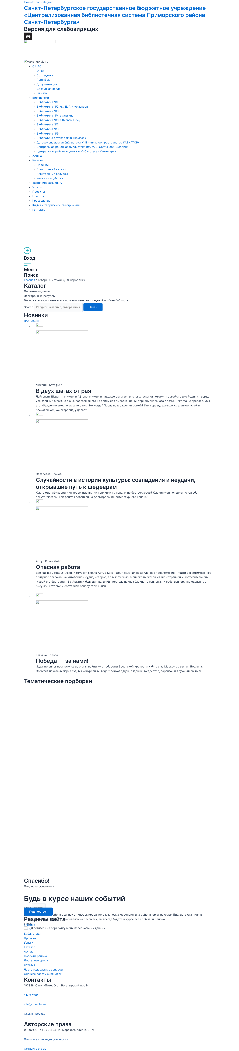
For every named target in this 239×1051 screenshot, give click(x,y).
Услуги (37, 187)
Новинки (43, 165)
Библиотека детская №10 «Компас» (61, 138)
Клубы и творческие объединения (56, 205)
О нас (40, 70)
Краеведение (41, 200)
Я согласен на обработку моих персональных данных (68, 928)
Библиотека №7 (47, 124)
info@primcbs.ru (35, 1004)
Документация (47, 84)
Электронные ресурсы (52, 173)
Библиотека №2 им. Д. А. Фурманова (62, 106)
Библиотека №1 (47, 102)
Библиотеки (40, 97)
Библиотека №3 (48, 111)
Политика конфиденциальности (46, 1039)
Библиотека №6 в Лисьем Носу (58, 120)
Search (28, 307)
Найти (93, 307)
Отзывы (42, 93)
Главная (29, 280)
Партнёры (43, 79)
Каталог (37, 160)
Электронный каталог (52, 169)
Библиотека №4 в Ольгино (55, 115)
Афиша (37, 156)
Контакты (38, 209)
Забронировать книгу (47, 182)
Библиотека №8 (48, 129)
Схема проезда (34, 1013)
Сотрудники (45, 75)
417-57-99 (31, 994)
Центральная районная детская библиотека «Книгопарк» (76, 151)
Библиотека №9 (48, 133)
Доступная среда (49, 88)
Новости (38, 196)
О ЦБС (36, 66)
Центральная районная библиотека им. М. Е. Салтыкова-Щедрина (82, 147)
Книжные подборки (50, 178)
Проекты (38, 191)
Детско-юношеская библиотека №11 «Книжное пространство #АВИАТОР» (88, 142)
